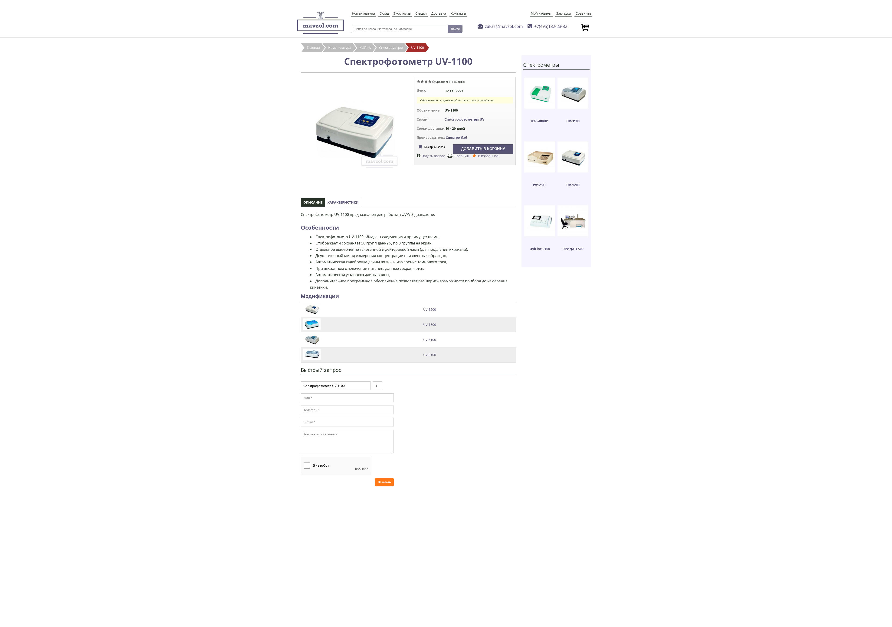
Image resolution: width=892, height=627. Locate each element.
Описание (313, 202)
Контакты (458, 13)
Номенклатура (363, 13)
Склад (384, 13)
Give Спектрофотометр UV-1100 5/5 (433, 81)
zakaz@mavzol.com (504, 26)
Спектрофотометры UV (464, 119)
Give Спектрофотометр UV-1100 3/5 (426, 81)
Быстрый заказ (434, 147)
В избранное (488, 156)
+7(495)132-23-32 (550, 26)
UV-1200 (429, 309)
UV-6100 (429, 355)
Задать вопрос (433, 156)
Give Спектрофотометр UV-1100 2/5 (422, 81)
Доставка (438, 13)
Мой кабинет (541, 13)
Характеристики (343, 202)
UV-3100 (429, 339)
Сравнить (583, 13)
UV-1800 (429, 324)
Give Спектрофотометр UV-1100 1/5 (418, 81)
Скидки (421, 13)
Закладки (563, 13)
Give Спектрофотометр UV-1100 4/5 (430, 81)
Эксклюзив (402, 13)
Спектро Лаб (456, 137)
